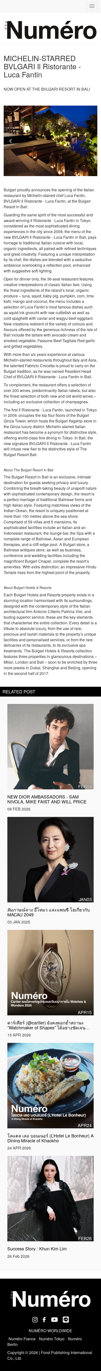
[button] (11, 141)
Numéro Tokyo (51, 1339)
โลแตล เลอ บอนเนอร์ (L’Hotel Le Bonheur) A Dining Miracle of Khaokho (50, 1138)
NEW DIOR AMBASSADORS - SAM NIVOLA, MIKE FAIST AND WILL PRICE (47, 799)
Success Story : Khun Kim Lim (37, 1248)
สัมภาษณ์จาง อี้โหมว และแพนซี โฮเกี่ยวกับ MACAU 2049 (48, 912)
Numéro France (22, 1339)
